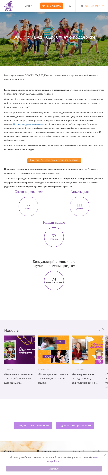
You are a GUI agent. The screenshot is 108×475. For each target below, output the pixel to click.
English (94, 451)
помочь (53, 6)
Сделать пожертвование (75, 425)
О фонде (9, 451)
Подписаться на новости (33, 425)
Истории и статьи (47, 451)
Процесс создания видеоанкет (28, 124)
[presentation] (99, 329)
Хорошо (54, 468)
